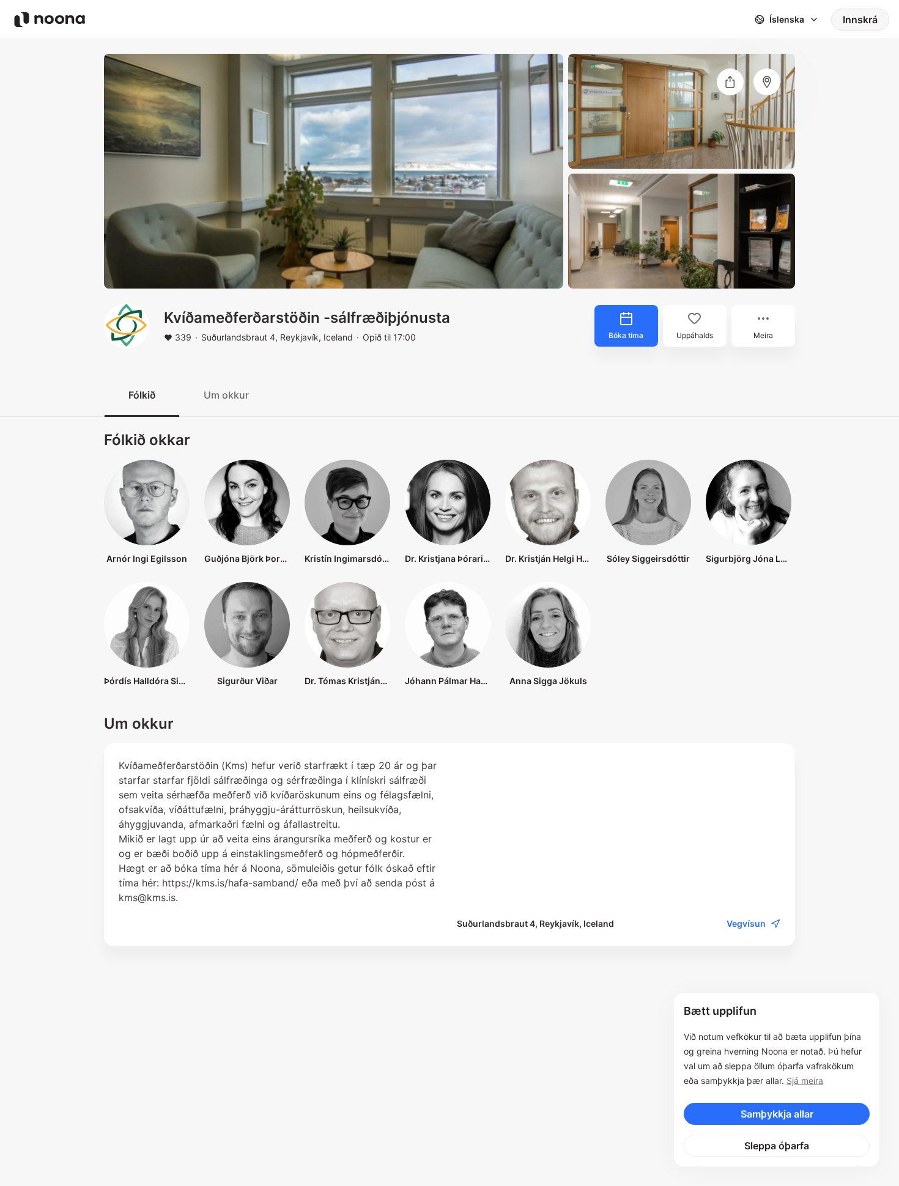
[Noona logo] (49, 19)
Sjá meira (804, 1080)
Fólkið (141, 395)
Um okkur (226, 395)
